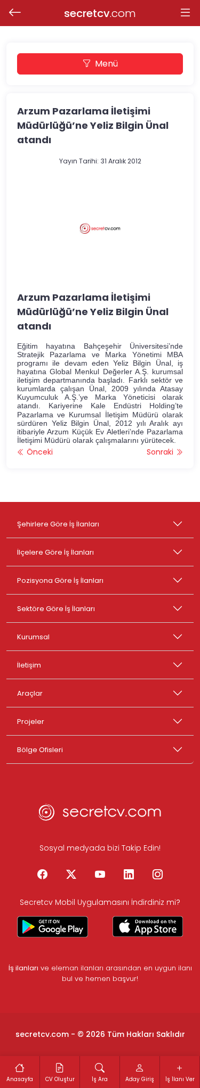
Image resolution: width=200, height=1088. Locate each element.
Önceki (39, 452)
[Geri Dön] (14, 13)
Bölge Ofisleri (40, 750)
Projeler (30, 721)
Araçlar (30, 693)
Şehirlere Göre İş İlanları (58, 524)
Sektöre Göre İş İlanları (56, 609)
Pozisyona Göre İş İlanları (60, 580)
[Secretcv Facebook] (42, 875)
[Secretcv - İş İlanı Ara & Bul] (52, 926)
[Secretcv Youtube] (100, 875)
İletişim (29, 665)
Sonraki (161, 452)
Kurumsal (33, 637)
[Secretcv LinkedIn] (129, 875)
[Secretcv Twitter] (71, 875)
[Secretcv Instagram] (158, 875)
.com (100, 13)
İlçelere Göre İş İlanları (55, 552)
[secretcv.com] (100, 815)
